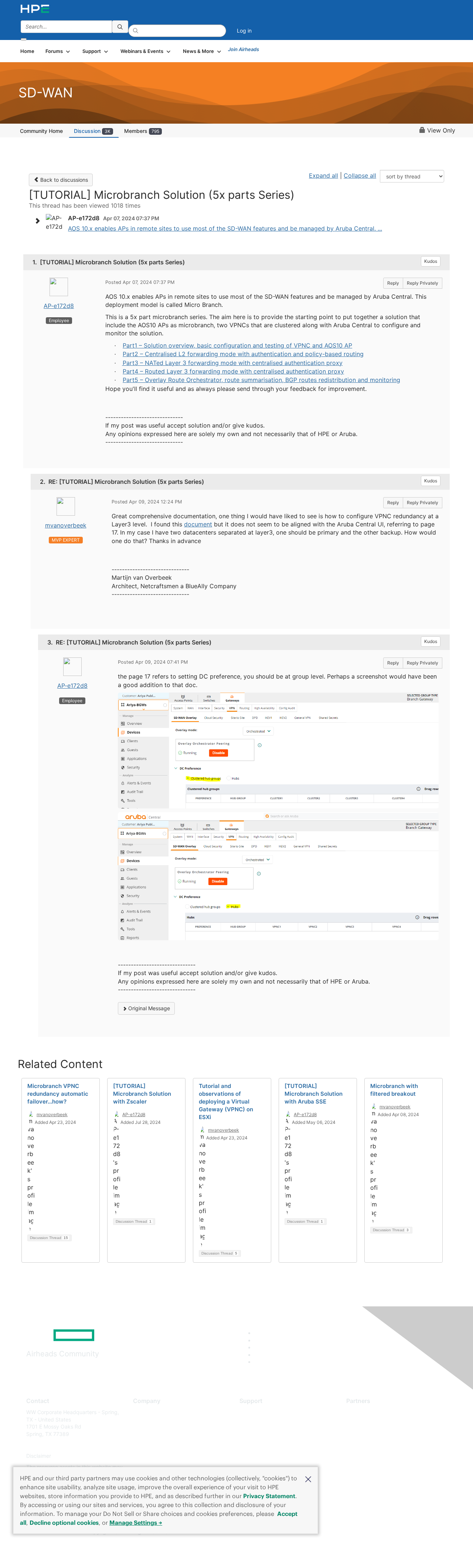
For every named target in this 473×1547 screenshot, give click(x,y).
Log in (244, 30)
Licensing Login (258, 1456)
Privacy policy (150, 1456)
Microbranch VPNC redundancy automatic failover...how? (57, 1093)
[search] (120, 26)
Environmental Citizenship (164, 1445)
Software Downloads (264, 1445)
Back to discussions (63, 180)
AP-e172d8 (59, 305)
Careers (142, 1423)
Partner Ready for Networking (382, 1434)
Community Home (41, 131)
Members (141, 131)
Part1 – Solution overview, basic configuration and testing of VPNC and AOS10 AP (237, 345)
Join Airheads (243, 49)
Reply (393, 283)
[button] (308, 1478)
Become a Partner (367, 1423)
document (198, 524)
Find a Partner (363, 1412)
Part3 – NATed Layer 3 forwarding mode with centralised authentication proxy (233, 362)
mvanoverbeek (65, 525)
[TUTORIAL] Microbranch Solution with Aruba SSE (314, 1093)
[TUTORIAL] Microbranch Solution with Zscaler (142, 1093)
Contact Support (259, 1423)
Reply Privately (422, 283)
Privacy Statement (269, 1496)
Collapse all (360, 175)
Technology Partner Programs (382, 1445)
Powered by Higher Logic (343, 1532)
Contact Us (146, 1434)
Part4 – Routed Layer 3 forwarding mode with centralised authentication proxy (233, 371)
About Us (144, 1412)
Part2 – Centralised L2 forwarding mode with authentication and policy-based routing (243, 354)
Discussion (92, 131)
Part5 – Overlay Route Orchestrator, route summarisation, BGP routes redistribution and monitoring (261, 380)
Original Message (148, 1008)
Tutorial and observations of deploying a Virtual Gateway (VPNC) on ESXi (226, 1101)
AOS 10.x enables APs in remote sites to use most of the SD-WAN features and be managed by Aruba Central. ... (225, 228)
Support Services (260, 1412)
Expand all (323, 175)
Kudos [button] (430, 261)
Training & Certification (266, 1434)
